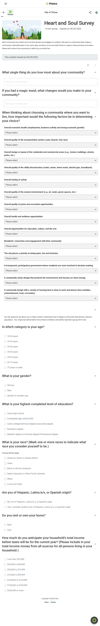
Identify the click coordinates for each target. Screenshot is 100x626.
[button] (10, 12)
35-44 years (12, 346)
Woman (10, 385)
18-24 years (12, 336)
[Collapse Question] (95, 72)
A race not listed (14, 484)
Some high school (15, 413)
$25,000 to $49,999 (16, 564)
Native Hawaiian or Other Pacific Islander (26, 473)
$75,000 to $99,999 (16, 575)
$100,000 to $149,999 (17, 580)
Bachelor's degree (15, 429)
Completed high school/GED (20, 418)
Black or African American (19, 468)
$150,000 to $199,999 (17, 585)
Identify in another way (17, 395)
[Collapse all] (88, 65)
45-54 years (12, 352)
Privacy (53, 602)
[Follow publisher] (96, 12)
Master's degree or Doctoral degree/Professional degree (32, 434)
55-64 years (12, 357)
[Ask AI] (94, 620)
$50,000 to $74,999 (16, 569)
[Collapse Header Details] (95, 309)
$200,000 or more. (15, 590)
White (9, 479)
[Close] (3, 12)
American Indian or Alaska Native (22, 458)
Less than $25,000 (15, 559)
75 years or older (15, 367)
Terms (46, 602)
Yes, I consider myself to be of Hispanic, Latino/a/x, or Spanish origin (39, 507)
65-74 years (12, 362)
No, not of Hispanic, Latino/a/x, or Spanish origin (29, 502)
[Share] (90, 12)
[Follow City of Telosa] (96, 12)
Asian (9, 463)
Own (9, 530)
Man (9, 390)
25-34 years (12, 341)
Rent (9, 525)
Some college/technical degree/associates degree (30, 424)
